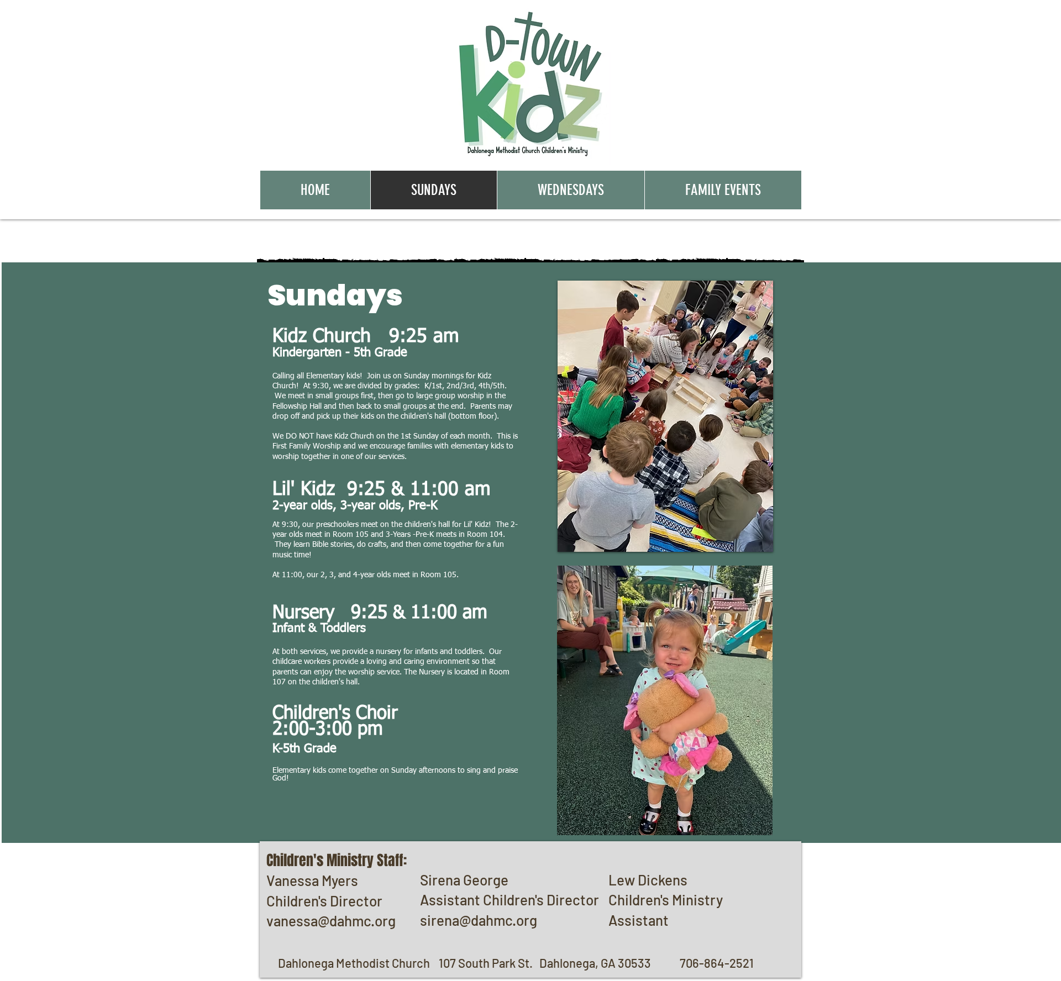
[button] (665, 416)
